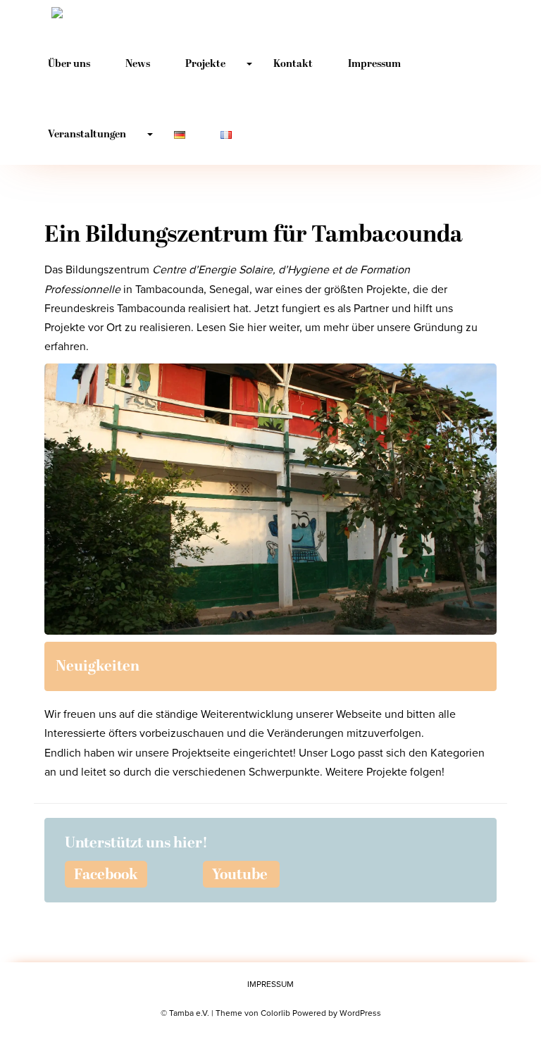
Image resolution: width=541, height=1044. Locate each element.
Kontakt (293, 64)
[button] (270, 499)
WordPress (360, 1013)
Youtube (240, 875)
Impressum (374, 64)
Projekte (205, 64)
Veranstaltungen (87, 135)
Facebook (106, 875)
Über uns (69, 64)
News (137, 64)
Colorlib (275, 1013)
